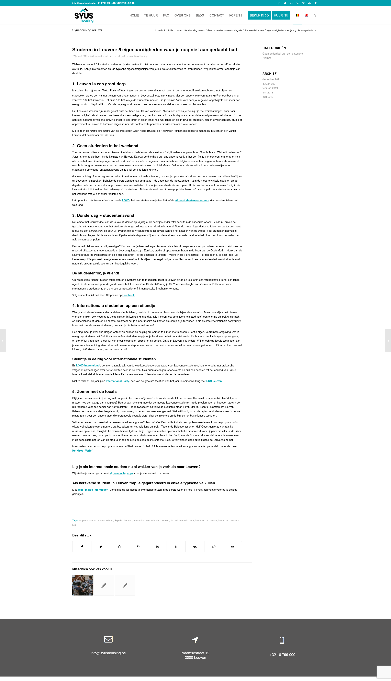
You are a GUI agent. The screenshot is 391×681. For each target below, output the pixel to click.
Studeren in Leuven (206, 520)
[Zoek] (315, 15)
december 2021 (271, 79)
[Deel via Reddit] (213, 546)
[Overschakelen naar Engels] (306, 15)
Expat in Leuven (123, 520)
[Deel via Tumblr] (176, 546)
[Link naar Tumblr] (316, 3)
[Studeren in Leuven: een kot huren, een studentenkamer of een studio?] (3, 340)
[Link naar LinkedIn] (291, 3)
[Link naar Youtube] (309, 3)
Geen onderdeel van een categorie (109, 56)
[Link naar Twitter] (285, 3)
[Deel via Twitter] (100, 546)
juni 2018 (267, 92)
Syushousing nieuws (87, 30)
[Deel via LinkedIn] (157, 546)
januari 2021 (269, 84)
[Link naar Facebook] (279, 3)
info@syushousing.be (84, 2)
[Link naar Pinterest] (303, 3)
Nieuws (266, 58)
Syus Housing (140, 56)
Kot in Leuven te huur (182, 520)
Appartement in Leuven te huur (96, 520)
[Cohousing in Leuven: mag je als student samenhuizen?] (82, 585)
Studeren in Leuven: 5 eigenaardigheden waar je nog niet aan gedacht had (154, 49)
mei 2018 (267, 97)
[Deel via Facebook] (81, 546)
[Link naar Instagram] (297, 3)
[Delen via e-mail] (232, 546)
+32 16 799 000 (282, 654)
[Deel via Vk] (195, 546)
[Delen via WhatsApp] (119, 546)
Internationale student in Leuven (151, 520)
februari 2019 (270, 88)
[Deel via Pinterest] (138, 546)
